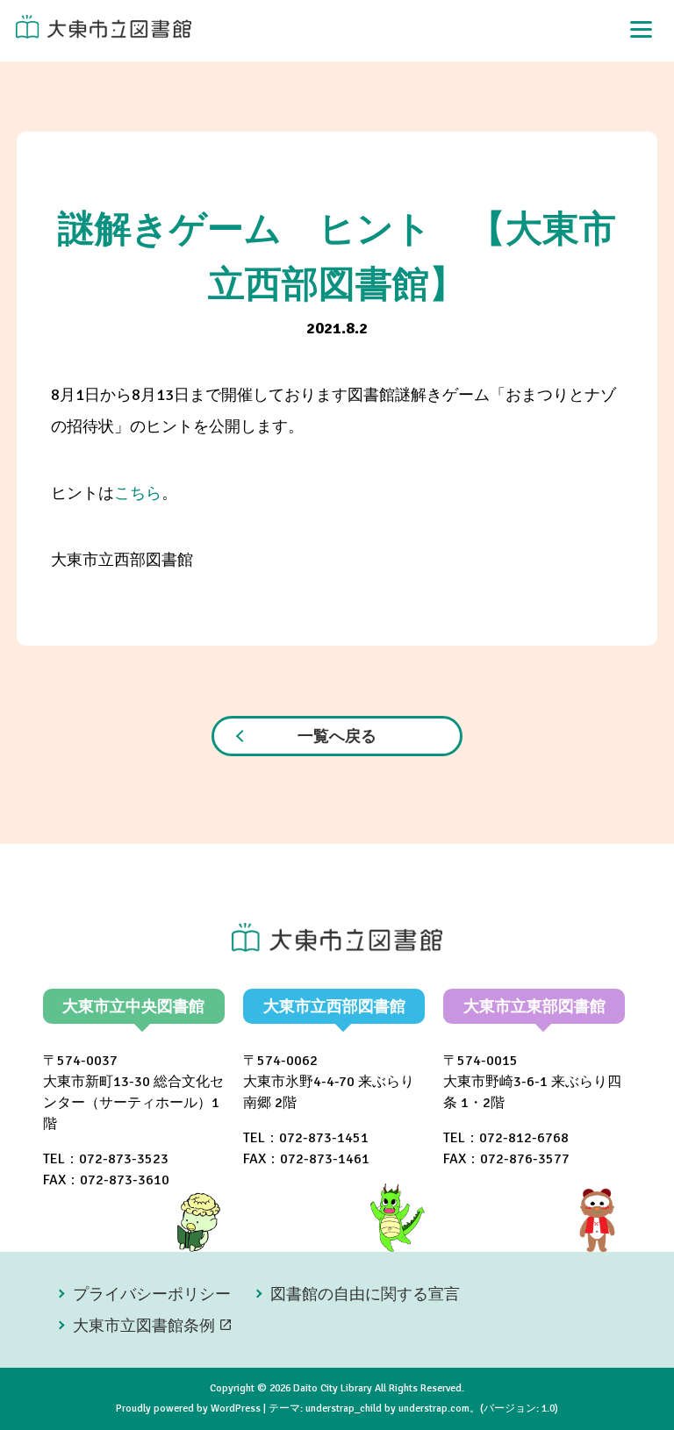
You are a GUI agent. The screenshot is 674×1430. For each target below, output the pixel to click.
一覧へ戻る (337, 736)
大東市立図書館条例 (144, 1325)
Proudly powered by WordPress (188, 1408)
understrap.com (434, 1408)
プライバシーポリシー (152, 1294)
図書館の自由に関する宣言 (365, 1294)
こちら (137, 493)
